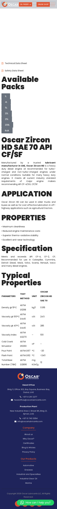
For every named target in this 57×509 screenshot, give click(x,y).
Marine (28, 483)
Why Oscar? (28, 438)
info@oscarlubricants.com (29, 421)
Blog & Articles (28, 447)
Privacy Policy (28, 452)
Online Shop (43, 4)
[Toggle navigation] (52, 4)
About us (28, 434)
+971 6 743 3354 (29, 418)
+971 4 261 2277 (29, 396)
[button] (35, 502)
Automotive (28, 465)
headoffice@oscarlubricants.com (29, 399)
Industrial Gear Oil (28, 478)
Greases (28, 469)
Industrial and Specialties (29, 474)
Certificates (28, 443)
